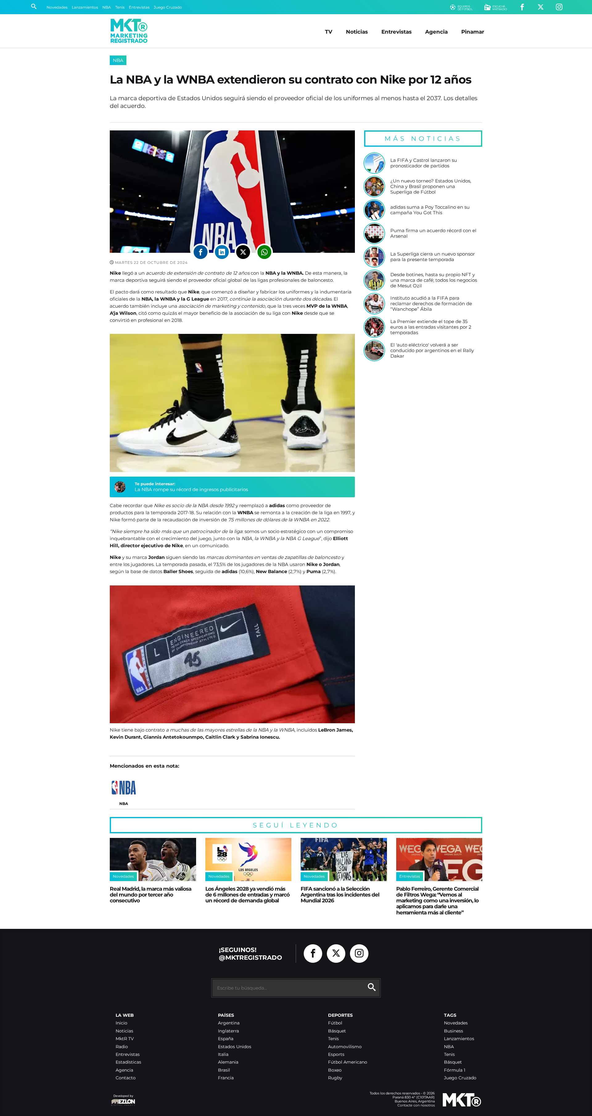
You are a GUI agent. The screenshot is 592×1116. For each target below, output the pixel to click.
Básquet (337, 1031)
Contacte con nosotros (416, 1105)
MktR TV (125, 1038)
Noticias (357, 31)
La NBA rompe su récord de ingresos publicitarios (191, 489)
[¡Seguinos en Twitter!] (540, 7)
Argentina (229, 1023)
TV (328, 31)
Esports (336, 1054)
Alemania (228, 1062)
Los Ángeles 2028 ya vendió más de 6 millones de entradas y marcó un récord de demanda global (247, 894)
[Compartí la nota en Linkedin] (221, 252)
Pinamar (472, 31)
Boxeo (335, 1070)
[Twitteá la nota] (243, 252)
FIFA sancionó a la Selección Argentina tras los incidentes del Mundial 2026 (340, 894)
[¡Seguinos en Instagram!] (559, 7)
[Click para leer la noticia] (374, 163)
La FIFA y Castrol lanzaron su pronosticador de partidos (423, 163)
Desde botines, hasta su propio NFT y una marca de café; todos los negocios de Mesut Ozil (433, 280)
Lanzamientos (85, 7)
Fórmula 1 (454, 1070)
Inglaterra (228, 1031)
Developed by (122, 1099)
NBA (106, 7)
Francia (226, 1078)
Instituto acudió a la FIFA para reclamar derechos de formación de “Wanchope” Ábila (431, 303)
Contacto (126, 1078)
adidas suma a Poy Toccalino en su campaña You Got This (430, 209)
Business (453, 1031)
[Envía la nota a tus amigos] (264, 252)
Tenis (120, 7)
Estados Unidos (234, 1046)
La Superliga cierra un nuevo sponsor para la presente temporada (432, 256)
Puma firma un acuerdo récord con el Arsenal (433, 233)
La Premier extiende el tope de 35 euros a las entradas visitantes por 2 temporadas (430, 327)
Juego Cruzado (168, 7)
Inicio (121, 1023)
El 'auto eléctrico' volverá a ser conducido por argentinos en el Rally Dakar (432, 350)
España (225, 1038)
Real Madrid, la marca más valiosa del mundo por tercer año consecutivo (150, 894)
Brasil (224, 1070)
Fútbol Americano (347, 1062)
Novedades (57, 7)
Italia (223, 1054)
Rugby (335, 1078)
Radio (122, 1046)
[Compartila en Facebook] (200, 252)
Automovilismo (345, 1046)
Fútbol (335, 1023)
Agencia (436, 31)
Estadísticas (128, 1062)
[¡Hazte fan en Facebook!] (522, 7)
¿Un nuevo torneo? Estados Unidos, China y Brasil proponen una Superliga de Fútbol (430, 186)
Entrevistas (139, 7)
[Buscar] (34, 7)
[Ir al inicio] (129, 31)
